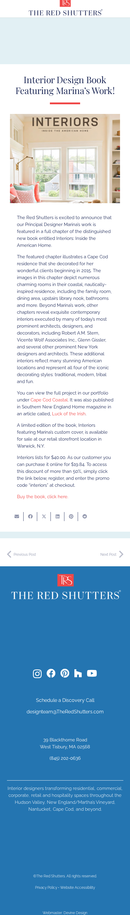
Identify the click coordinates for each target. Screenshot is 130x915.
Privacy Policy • (47, 887)
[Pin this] (71, 516)
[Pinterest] (64, 673)
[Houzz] (78, 673)
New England (61, 802)
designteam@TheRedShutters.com (65, 712)
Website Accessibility (77, 887)
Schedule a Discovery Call (65, 700)
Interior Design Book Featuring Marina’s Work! (65, 85)
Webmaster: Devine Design (65, 913)
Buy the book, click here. (42, 496)
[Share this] (30, 516)
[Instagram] (37, 674)
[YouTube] (92, 673)
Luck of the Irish (69, 414)
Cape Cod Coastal (49, 400)
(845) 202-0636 (65, 758)
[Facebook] (51, 673)
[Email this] (17, 516)
